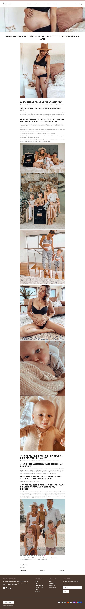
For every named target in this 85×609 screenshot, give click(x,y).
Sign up (66, 591)
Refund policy (52, 585)
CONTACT (37, 591)
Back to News (42, 570)
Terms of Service (52, 583)
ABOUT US (49, 4)
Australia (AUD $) (7, 602)
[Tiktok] (11, 588)
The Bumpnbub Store (9, 605)
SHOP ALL (29, 4)
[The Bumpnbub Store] (7, 4)
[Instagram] (8, 588)
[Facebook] (4, 588)
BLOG (44, 4)
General (23, 567)
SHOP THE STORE (39, 585)
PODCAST (55, 4)
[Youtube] (6, 588)
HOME (36, 581)
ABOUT (36, 589)
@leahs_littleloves (54, 558)
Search (50, 581)
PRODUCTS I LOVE (37, 4)
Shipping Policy (52, 587)
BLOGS (36, 583)
